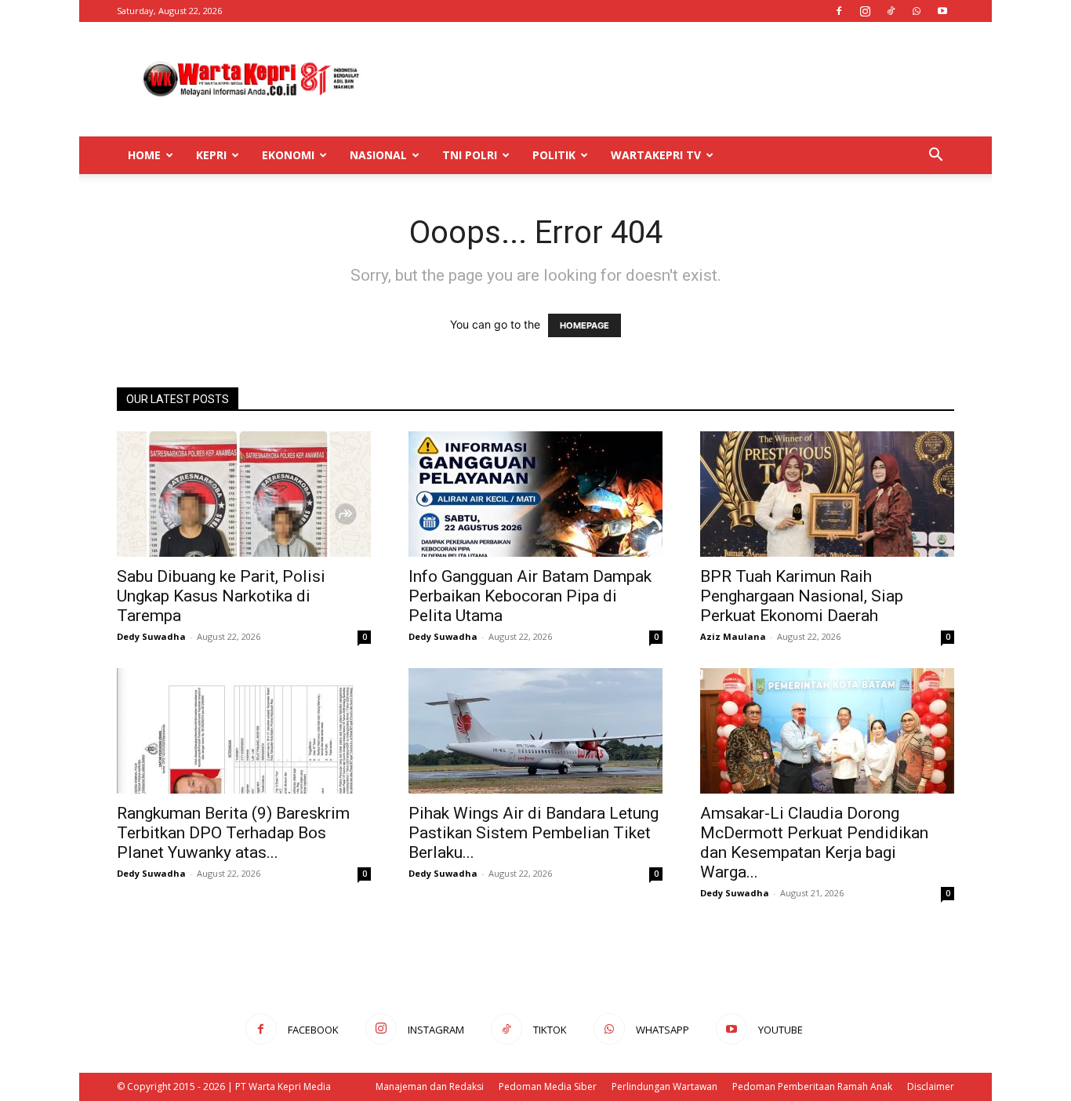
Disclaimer (930, 1086)
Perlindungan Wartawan (664, 1086)
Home (144, 154)
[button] (935, 156)
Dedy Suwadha (151, 636)
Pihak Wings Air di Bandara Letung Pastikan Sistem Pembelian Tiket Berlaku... (533, 833)
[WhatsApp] (916, 11)
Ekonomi (288, 154)
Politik (553, 154)
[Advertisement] (668, 79)
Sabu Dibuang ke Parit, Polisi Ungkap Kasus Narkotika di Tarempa (221, 596)
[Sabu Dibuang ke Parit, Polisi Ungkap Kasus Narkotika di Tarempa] (244, 494)
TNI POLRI (469, 154)
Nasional (378, 154)
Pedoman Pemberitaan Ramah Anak (812, 1086)
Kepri (211, 154)
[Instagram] (865, 11)
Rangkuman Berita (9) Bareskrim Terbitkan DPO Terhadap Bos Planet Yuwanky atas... (233, 833)
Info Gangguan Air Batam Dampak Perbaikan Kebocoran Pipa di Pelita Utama (530, 596)
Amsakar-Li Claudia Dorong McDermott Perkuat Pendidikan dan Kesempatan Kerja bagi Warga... (814, 842)
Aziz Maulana (733, 636)
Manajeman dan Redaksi (430, 1086)
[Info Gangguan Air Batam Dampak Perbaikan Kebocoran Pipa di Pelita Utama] (535, 494)
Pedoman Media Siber (548, 1086)
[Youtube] (942, 11)
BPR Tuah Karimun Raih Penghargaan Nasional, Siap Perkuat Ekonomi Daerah (801, 596)
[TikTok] (890, 11)
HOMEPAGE (584, 325)
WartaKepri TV (656, 154)
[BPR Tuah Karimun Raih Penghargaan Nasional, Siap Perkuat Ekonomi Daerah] (827, 494)
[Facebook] (839, 11)
